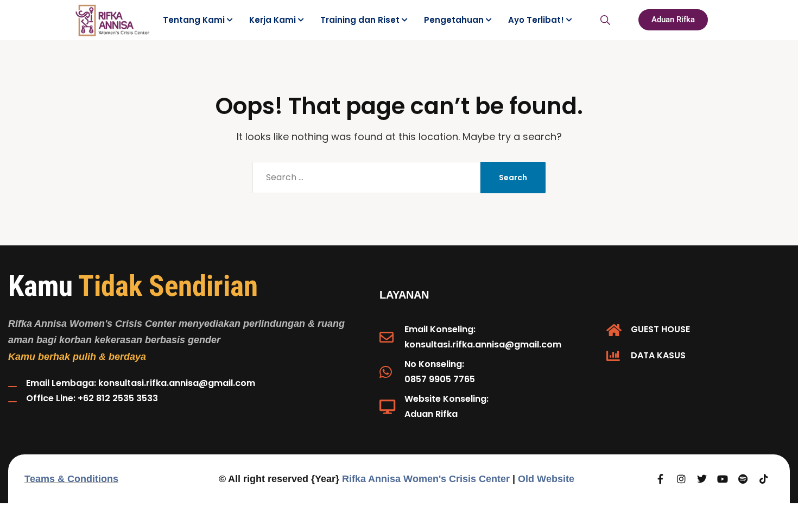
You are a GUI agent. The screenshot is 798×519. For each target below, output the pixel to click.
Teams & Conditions (71, 478)
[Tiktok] (764, 479)
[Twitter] (702, 479)
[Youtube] (722, 479)
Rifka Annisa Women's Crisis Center (426, 478)
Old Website (546, 478)
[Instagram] (681, 479)
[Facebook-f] (661, 479)
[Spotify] (743, 479)
